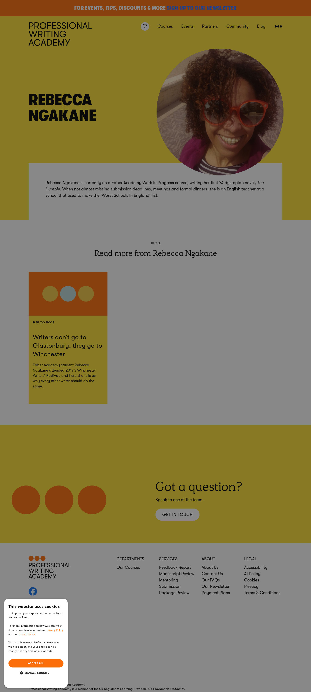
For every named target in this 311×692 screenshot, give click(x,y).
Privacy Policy (55, 630)
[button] (35, 672)
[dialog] (36, 643)
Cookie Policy (27, 634)
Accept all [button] (36, 663)
